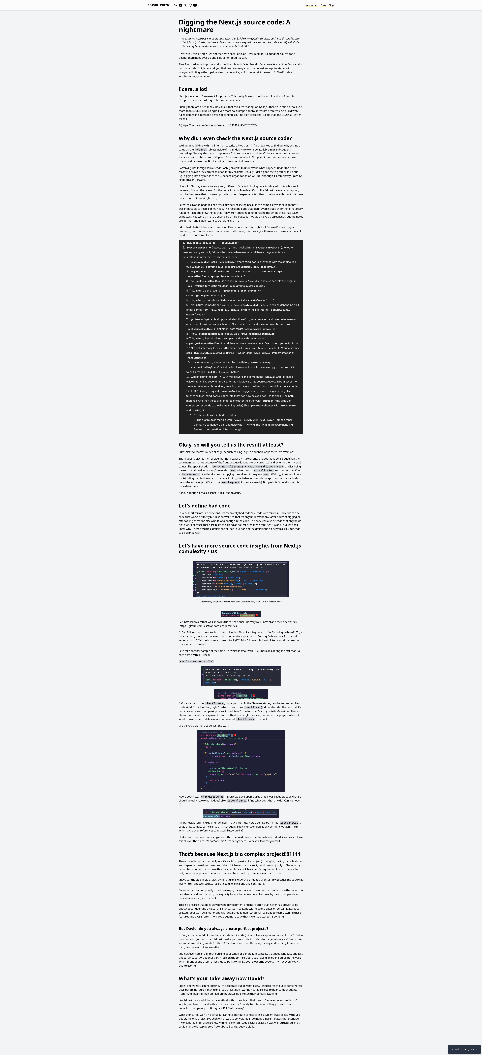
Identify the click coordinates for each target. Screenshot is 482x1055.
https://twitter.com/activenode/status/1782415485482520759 (219, 125)
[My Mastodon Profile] (190, 5)
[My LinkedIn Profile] (180, 5)
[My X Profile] (185, 5)
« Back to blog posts (464, 1049)
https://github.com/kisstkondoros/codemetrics (208, 626)
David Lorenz (159, 5)
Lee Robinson (189, 115)
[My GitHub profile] (175, 5)
